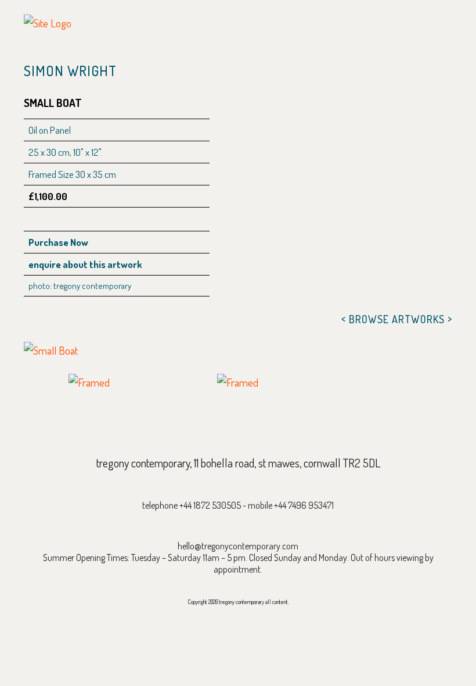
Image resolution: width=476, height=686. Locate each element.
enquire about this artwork (85, 264)
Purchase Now (58, 242)
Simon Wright (70, 71)
